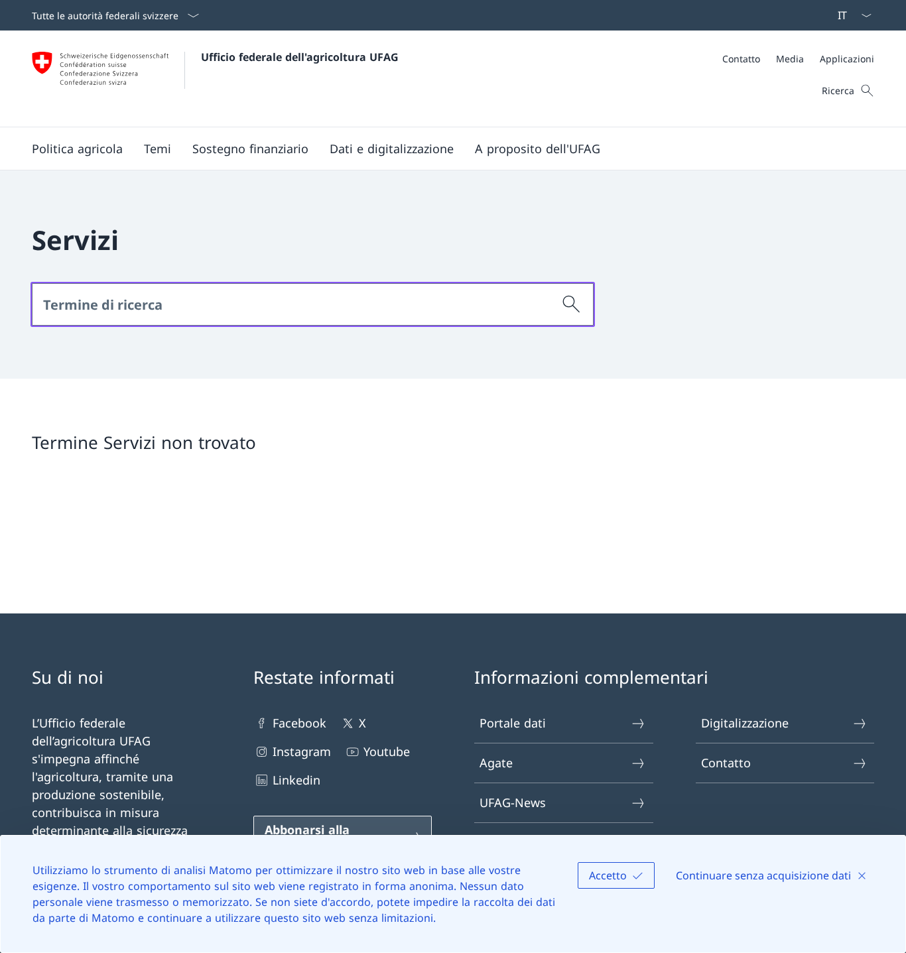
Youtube (386, 751)
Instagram (302, 751)
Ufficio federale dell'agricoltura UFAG (300, 57)
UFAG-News (513, 802)
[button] (77, 148)
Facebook (299, 723)
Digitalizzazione (745, 723)
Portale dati (513, 723)
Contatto (726, 763)
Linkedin (296, 780)
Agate (496, 763)
